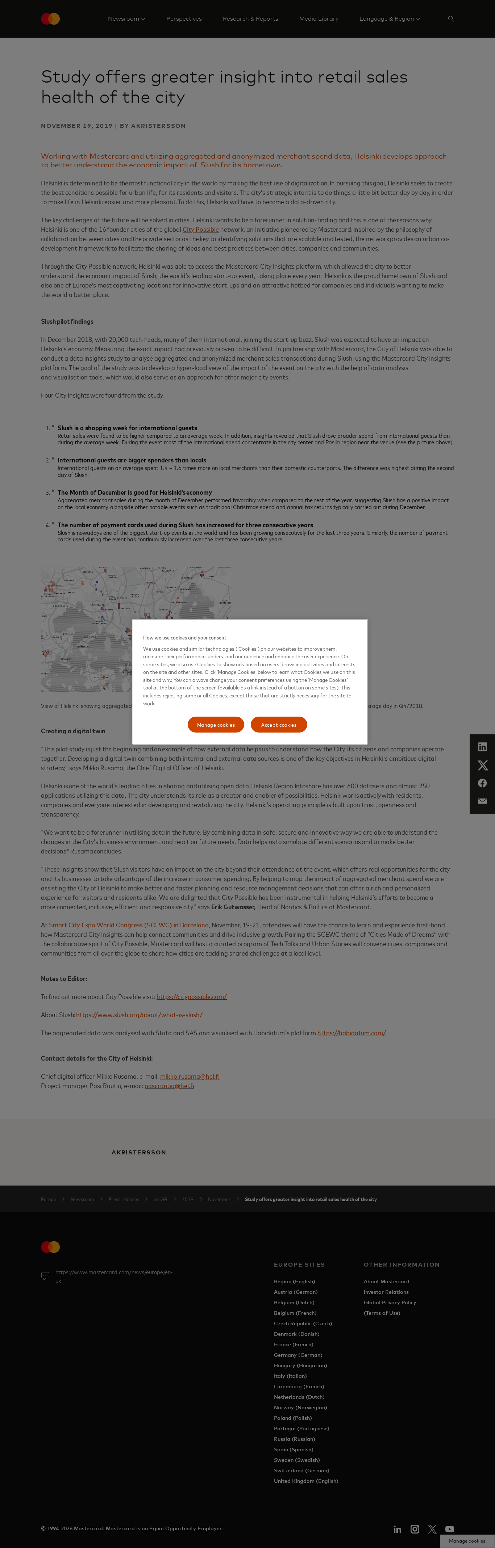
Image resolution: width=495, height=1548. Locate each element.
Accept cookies (279, 724)
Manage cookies (216, 724)
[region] (250, 681)
